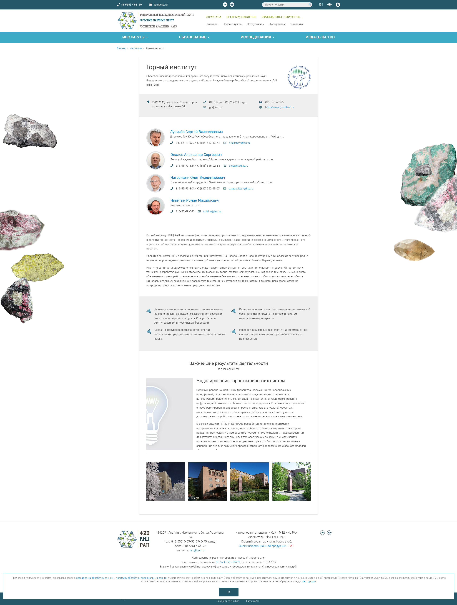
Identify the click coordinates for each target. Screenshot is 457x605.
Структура (213, 17)
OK (228, 592)
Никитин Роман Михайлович (194, 200)
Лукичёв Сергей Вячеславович (196, 132)
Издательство (320, 37)
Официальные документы (281, 17)
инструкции (309, 581)
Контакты (297, 24)
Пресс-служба (232, 24)
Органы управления (241, 17)
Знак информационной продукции (262, 546)
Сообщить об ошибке (228, 601)
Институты (133, 37)
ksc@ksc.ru (197, 550)
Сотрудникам (255, 24)
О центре (211, 24)
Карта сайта (252, 601)
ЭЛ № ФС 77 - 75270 (228, 562)
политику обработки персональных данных (141, 577)
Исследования (256, 37)
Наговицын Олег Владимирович (197, 177)
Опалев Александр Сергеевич (196, 154)
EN (321, 4)
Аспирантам (277, 24)
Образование (192, 37)
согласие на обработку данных (94, 577)
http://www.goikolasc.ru (279, 107)
